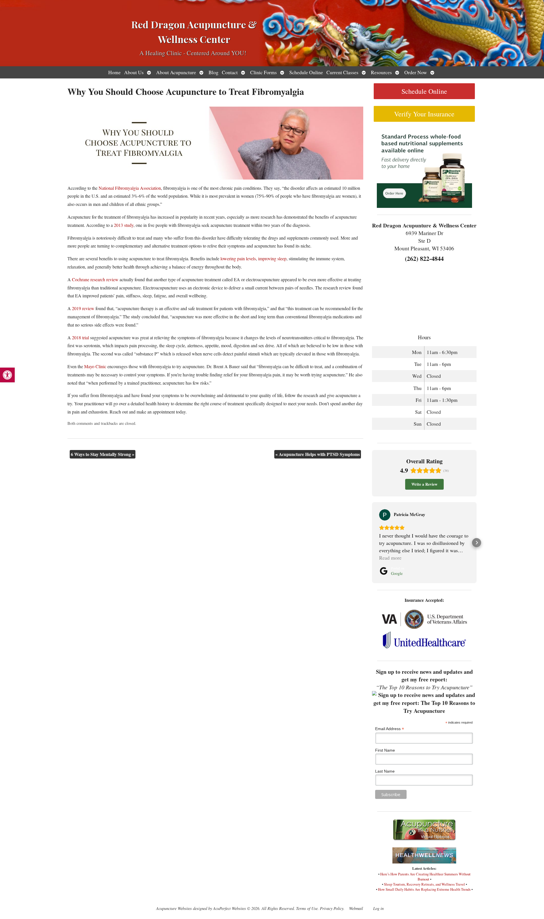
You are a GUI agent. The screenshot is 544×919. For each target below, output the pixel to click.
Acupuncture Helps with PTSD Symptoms (317, 454)
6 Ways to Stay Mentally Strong (102, 454)
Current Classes (342, 72)
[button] (7, 375)
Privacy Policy (331, 908)
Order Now (415, 72)
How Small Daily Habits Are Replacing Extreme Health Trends (424, 889)
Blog (213, 72)
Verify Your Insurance (424, 113)
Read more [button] (390, 557)
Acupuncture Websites (174, 908)
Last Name (385, 771)
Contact (230, 72)
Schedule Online (306, 72)
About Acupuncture (176, 72)
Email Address (389, 729)
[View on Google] (384, 515)
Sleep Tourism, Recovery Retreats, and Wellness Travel (424, 884)
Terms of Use (307, 908)
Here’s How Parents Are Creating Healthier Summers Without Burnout (425, 876)
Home (114, 72)
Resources (381, 72)
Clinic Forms (263, 72)
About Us (134, 72)
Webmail (356, 908)
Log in (378, 908)
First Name (385, 750)
